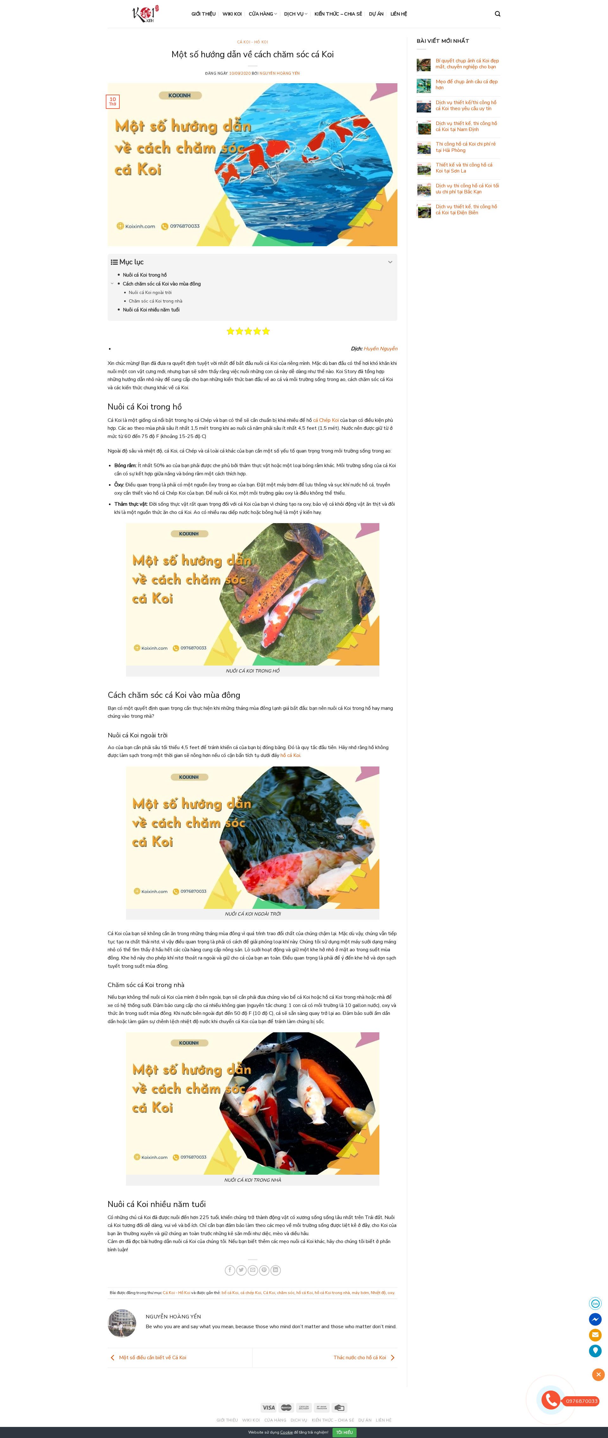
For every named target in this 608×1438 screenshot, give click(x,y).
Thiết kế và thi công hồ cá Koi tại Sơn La (464, 168)
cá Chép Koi (326, 420)
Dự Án (376, 14)
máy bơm (360, 1293)
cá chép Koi (250, 1293)
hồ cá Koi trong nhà (332, 1293)
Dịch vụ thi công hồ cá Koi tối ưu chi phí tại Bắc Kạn (467, 189)
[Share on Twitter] (241, 1270)
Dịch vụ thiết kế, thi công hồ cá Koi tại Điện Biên (466, 210)
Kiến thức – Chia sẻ (338, 14)
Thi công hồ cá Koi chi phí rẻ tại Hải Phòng (466, 147)
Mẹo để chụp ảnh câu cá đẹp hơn (467, 85)
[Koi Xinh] (145, 13)
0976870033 (582, 1401)
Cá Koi (269, 1293)
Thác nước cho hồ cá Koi (360, 1357)
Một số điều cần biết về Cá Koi (152, 1357)
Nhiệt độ (378, 1293)
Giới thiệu (204, 14)
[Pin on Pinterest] (264, 1270)
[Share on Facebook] (230, 1270)
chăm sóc (285, 1293)
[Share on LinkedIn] (275, 1270)
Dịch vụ (293, 14)
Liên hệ (399, 14)
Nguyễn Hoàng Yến (280, 73)
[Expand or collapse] (390, 262)
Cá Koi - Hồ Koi (252, 42)
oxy (391, 1293)
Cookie (286, 1432)
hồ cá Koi (290, 755)
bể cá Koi (230, 1293)
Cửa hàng (261, 14)
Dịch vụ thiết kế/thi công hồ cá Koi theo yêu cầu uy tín (466, 106)
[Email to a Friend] (253, 1270)
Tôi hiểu (344, 1432)
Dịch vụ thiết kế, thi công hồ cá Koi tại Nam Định (466, 127)
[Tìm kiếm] (497, 14)
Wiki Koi (232, 14)
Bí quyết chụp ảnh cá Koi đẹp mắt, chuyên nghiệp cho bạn (467, 64)
